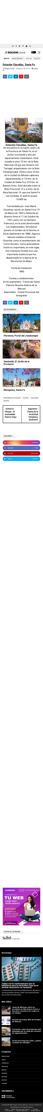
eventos (4, 1070)
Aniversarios (9, 1110)
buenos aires (6, 1056)
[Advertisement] (21, 21)
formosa (4, 1073)
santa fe (6, 400)
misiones (4, 1076)
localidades (34, 398)
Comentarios (10, 1097)
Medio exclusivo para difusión (21, 1109)
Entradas (8, 1096)
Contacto (35, 1109)
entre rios (19, 58)
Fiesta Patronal (35, 1110)
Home (6, 1109)
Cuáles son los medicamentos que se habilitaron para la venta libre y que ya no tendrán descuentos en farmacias (20, 985)
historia (25, 398)
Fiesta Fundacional (22, 1110)
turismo (4, 1083)
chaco (4, 1059)
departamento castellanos (12, 398)
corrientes (5, 1063)
